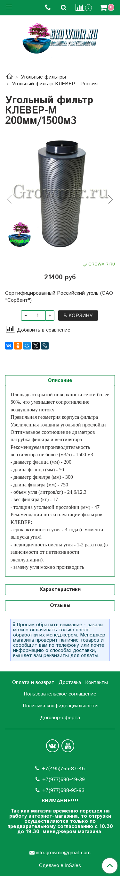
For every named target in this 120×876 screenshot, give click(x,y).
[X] (36, 346)
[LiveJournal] (45, 346)
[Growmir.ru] (60, 38)
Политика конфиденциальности (60, 706)
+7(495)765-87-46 (63, 768)
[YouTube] (67, 745)
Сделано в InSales (60, 865)
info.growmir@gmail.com (63, 852)
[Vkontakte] (52, 745)
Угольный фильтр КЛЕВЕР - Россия (55, 84)
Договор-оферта (60, 717)
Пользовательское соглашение (60, 694)
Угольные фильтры (43, 77)
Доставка (70, 682)
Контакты (96, 682)
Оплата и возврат (33, 682)
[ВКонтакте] (9, 346)
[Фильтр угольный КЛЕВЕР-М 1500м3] (60, 194)
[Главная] (9, 77)
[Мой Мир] (27, 346)
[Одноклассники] (18, 346)
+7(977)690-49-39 (63, 779)
